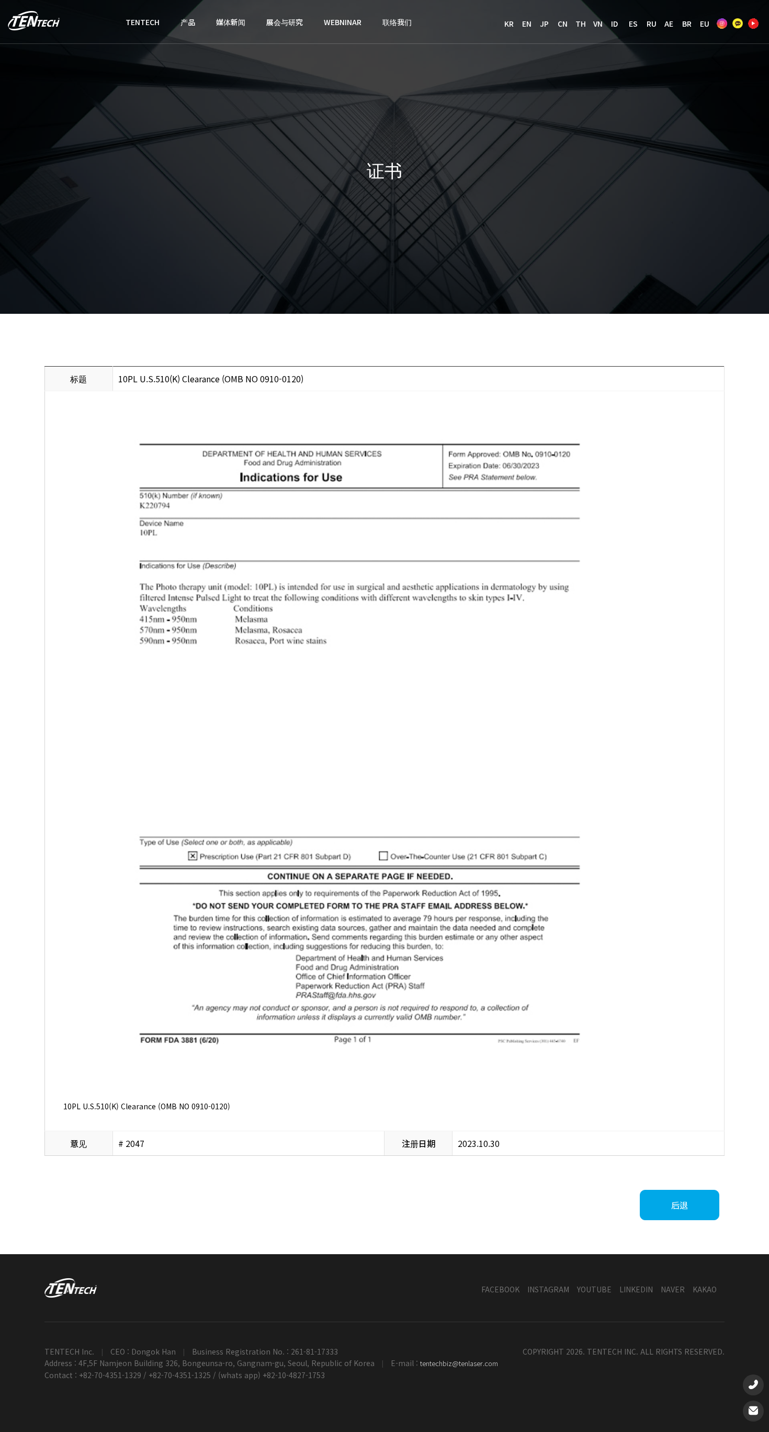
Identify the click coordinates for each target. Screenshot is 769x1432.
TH (580, 23)
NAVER (673, 1289)
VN (598, 23)
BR (687, 23)
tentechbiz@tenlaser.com (459, 1363)
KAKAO (705, 1289)
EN (526, 23)
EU (704, 23)
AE (668, 23)
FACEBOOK (500, 1289)
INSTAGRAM (548, 1289)
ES (633, 23)
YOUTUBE (594, 1289)
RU (652, 23)
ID (614, 23)
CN (563, 23)
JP (544, 23)
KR (509, 23)
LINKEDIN (636, 1289)
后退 (679, 1205)
